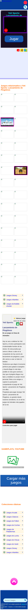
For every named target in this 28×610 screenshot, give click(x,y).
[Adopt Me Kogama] (7, 256)
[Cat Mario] (7, 171)
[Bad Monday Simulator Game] (7, 111)
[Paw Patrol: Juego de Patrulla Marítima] (20, 99)
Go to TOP (14, 581)
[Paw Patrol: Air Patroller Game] (20, 256)
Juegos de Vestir (12, 544)
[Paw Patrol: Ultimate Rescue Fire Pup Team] (20, 232)
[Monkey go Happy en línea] (7, 135)
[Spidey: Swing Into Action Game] (7, 220)
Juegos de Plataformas (10, 530)
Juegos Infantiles (12, 300)
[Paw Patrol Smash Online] (20, 281)
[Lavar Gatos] (20, 123)
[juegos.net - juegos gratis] (11, 595)
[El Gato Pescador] (20, 111)
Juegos (23, 604)
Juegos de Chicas (12, 540)
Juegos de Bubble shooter (12, 305)
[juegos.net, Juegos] (10, 2)
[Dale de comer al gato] (20, 159)
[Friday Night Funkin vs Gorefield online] (20, 244)
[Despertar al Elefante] (20, 196)
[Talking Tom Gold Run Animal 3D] (7, 281)
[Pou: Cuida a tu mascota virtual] (7, 196)
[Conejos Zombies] (20, 220)
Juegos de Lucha (12, 536)
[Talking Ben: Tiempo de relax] (7, 244)
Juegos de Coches (13, 525)
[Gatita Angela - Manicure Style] (20, 184)
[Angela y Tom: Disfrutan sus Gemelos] (20, 269)
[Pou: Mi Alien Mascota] (7, 269)
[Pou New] (20, 147)
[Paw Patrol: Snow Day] (7, 208)
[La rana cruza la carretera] (20, 135)
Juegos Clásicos (12, 517)
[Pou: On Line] (20, 208)
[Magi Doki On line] (7, 147)
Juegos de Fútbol (12, 521)
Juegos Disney (11, 295)
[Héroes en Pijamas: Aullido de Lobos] (7, 184)
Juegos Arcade (11, 513)
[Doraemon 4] (7, 159)
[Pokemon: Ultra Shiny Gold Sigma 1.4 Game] (7, 99)
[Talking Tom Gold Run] (7, 232)
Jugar (14, 39)
